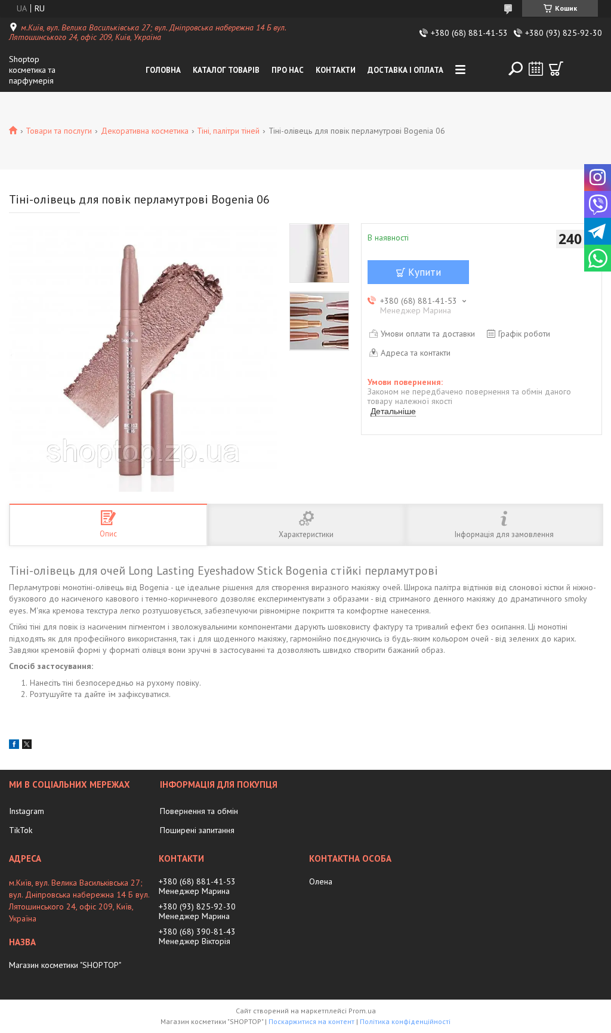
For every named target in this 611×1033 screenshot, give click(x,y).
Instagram (26, 811)
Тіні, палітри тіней (228, 130)
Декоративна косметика (145, 130)
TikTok (20, 830)
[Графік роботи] (536, 68)
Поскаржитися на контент (311, 1021)
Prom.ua (362, 1010)
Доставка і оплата (405, 70)
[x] (27, 746)
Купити (424, 272)
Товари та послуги (59, 130)
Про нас (287, 70)
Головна (163, 70)
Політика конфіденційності (405, 1021)
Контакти (336, 70)
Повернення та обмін (199, 811)
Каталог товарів (226, 70)
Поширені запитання (197, 830)
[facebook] (14, 746)
